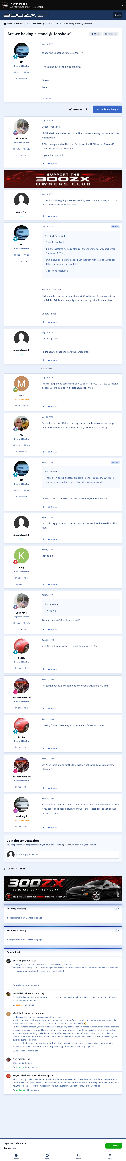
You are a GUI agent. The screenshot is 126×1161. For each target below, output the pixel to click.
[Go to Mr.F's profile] (21, 383)
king (21, 567)
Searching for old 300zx (24, 960)
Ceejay (21, 658)
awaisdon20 (21, 985)
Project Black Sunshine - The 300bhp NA (33, 1075)
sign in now (67, 844)
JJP (21, 62)
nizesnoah (20, 1050)
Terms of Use (10, 1148)
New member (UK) (22, 1059)
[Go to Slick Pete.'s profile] (21, 126)
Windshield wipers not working (28, 993)
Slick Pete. (21, 138)
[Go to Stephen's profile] (8, 994)
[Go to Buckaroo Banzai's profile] (21, 685)
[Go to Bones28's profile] (8, 1059)
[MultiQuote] (43, 163)
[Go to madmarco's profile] (8, 1076)
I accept (116, 1145)
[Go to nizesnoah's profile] (8, 1014)
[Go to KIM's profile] (21, 423)
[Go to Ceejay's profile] (21, 646)
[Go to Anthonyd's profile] (21, 804)
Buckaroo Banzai (21, 697)
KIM (21, 435)
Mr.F (21, 395)
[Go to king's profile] (21, 555)
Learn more (6, 5)
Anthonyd (21, 816)
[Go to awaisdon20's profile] (8, 961)
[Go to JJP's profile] (21, 50)
